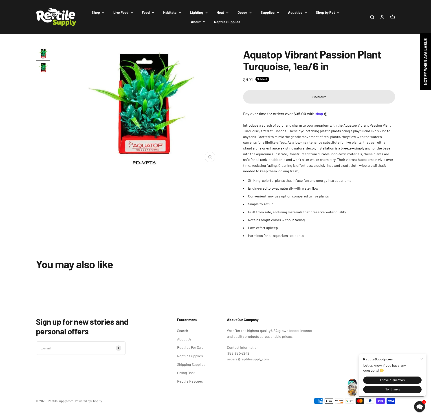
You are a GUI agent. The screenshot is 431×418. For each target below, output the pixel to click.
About (196, 21)
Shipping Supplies (191, 364)
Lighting (196, 12)
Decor (242, 12)
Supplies (268, 12)
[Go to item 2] (43, 69)
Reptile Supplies (227, 21)
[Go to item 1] (43, 54)
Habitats (169, 12)
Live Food (120, 12)
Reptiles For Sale (190, 347)
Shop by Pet (325, 12)
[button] (419, 406)
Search (182, 330)
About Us (184, 339)
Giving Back (186, 372)
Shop (96, 12)
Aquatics (295, 12)
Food (146, 12)
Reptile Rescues (190, 381)
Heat (220, 12)
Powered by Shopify (88, 401)
